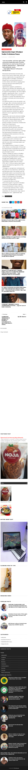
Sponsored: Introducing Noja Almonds (12, 437)
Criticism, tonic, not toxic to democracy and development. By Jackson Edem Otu (16, 759)
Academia (3, 657)
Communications (5, 666)
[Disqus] (14, 374)
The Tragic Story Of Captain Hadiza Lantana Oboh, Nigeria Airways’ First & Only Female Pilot (17, 707)
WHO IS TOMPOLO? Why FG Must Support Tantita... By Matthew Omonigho (16, 735)
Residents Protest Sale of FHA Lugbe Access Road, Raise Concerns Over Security (13, 220)
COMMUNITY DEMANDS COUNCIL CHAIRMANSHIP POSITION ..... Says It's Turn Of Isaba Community (14, 306)
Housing (3, 670)
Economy (3, 668)
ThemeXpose (16, 768)
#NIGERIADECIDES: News (6, 641)
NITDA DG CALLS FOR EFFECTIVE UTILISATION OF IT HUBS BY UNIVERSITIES (16, 716)
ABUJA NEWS (4, 655)
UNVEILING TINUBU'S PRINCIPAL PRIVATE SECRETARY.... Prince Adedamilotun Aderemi (16, 698)
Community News (6, 49)
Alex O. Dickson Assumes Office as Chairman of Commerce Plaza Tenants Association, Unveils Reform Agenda (13, 255)
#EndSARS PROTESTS (6, 639)
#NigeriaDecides (5, 644)
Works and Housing (5, 672)
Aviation (3, 659)
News (3, 2)
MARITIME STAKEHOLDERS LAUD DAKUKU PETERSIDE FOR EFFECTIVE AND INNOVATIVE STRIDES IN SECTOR (17, 606)
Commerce (3, 664)
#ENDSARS (3, 637)
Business (3, 661)
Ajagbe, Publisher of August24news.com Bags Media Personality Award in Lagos (14, 237)
